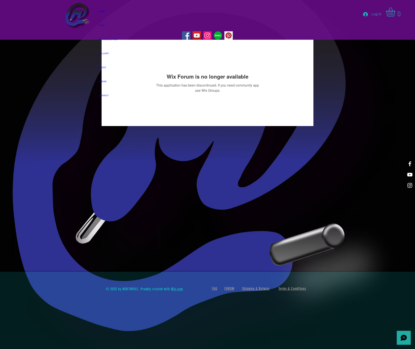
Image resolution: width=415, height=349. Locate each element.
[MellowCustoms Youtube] (410, 174)
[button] (396, 11)
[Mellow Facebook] (410, 164)
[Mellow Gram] (410, 185)
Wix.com (177, 289)
